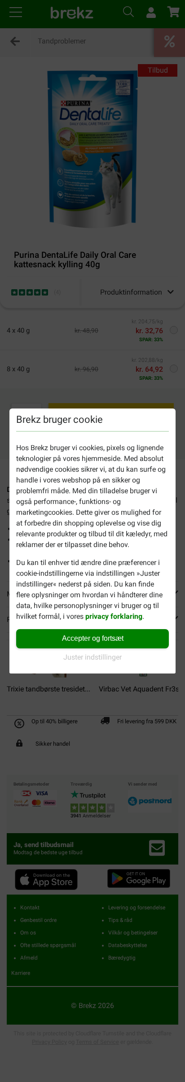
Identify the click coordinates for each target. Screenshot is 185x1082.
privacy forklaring (113, 616)
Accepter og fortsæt (92, 638)
